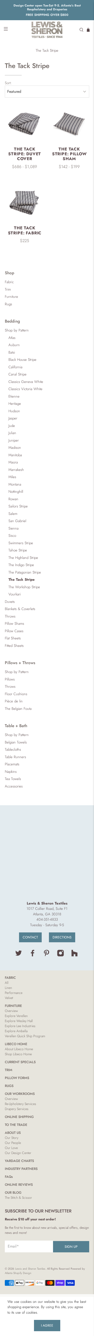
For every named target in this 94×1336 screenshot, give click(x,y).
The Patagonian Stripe (24, 572)
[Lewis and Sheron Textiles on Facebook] (32, 955)
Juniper (13, 440)
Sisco (12, 535)
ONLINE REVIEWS (19, 1184)
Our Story (11, 1137)
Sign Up (71, 1246)
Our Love (11, 1147)
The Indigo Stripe (21, 565)
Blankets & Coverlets (20, 609)
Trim (8, 289)
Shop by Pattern (17, 330)
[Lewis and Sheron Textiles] (47, 29)
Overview (11, 1010)
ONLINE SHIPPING (19, 1116)
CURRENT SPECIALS (20, 1062)
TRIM (8, 1070)
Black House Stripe (22, 359)
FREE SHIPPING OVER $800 (47, 14)
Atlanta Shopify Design (18, 1273)
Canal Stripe (17, 374)
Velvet (9, 997)
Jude (11, 425)
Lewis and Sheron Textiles (30, 1269)
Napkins (11, 771)
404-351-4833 (47, 919)
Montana (14, 484)
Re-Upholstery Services (20, 1103)
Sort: (8, 83)
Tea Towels (13, 778)
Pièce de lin (14, 701)
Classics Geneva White (25, 381)
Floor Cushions (16, 694)
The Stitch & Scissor (18, 1197)
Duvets (10, 601)
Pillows (10, 679)
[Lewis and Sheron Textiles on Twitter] (18, 955)
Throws (10, 616)
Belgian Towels (16, 742)
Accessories (14, 786)
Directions (62, 937)
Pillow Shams (14, 623)
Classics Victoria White (25, 389)
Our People (13, 1142)
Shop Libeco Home (18, 1054)
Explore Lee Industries (20, 1026)
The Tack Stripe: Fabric (25, 230)
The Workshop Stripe (24, 587)
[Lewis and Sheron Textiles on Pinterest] (46, 955)
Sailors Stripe (18, 506)
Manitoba (15, 455)
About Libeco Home (19, 1049)
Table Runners (15, 757)
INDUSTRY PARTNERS (21, 1168)
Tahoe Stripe (17, 550)
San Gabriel (17, 521)
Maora (13, 462)
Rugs (8, 304)
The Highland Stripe (23, 557)
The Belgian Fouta (18, 708)
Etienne (14, 396)
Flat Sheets (13, 638)
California (15, 367)
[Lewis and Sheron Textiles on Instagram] (60, 955)
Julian (12, 433)
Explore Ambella (16, 1031)
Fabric (9, 282)
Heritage (14, 403)
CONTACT (30, 937)
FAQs (9, 1176)
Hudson (14, 411)
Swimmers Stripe (20, 543)
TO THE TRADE (16, 1124)
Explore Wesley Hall (19, 1020)
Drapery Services (16, 1108)
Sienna (13, 528)
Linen (8, 987)
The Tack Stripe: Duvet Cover (24, 154)
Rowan (13, 499)
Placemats (12, 764)
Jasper (12, 418)
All (6, 982)
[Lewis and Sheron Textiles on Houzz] (74, 955)
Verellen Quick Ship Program (25, 1036)
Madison (14, 447)
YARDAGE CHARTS (19, 1160)
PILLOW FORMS (17, 1077)
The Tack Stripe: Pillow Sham (69, 154)
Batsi (11, 352)
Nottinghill (15, 491)
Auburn (14, 345)
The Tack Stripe (47, 50)
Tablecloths (13, 749)
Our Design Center (18, 1152)
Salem (12, 513)
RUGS (9, 1085)
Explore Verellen (16, 1015)
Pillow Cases (14, 631)
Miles (12, 477)
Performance (13, 992)
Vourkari (14, 594)
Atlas (11, 337)
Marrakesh (16, 469)
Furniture (11, 296)
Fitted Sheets (14, 645)
